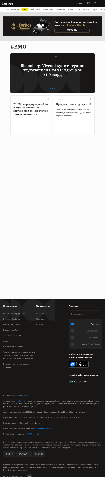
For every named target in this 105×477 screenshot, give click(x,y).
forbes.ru (28, 395)
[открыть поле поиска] (95, 3)
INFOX (37, 454)
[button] (102, 3)
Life (78, 9)
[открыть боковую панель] (88, 3)
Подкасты (60, 9)
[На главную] (7, 3)
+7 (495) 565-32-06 (34, 434)
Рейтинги (35, 9)
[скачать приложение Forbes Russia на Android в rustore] (79, 364)
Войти (79, 3)
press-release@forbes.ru (45, 428)
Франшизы (48, 9)
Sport (95, 9)
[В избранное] (91, 57)
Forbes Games (17, 9)
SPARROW (23, 454)
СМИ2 (8, 454)
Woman (86, 9)
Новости (59, 99)
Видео (71, 9)
